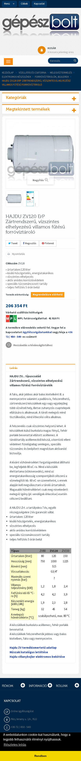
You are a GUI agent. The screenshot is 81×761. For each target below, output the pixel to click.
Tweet (14, 243)
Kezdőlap (8, 72)
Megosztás (30, 243)
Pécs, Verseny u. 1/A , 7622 (24, 719)
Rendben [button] (40, 755)
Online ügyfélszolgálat (22, 711)
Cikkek (24, 3)
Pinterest (49, 243)
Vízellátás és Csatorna (32, 72)
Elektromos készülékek (16, 76)
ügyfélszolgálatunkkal (37, 332)
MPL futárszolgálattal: (33, 318)
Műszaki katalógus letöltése (29, 652)
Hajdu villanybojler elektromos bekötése (37, 657)
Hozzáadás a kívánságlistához (32, 345)
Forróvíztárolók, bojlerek (52, 76)
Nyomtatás (18, 254)
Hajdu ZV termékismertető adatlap (33, 647)
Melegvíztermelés (61, 72)
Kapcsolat (39, 3)
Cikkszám (11, 263)
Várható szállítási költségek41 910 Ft (39, 329)
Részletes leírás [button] (15, 744)
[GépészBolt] (40, 26)
